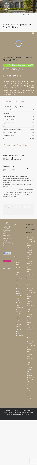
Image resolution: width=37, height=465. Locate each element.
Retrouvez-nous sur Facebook (19, 319)
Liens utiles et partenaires (19, 293)
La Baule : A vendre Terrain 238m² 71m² (30, 254)
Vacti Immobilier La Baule (24, 410)
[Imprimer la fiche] (25, 104)
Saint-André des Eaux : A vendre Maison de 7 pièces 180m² (30, 392)
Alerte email (17, 274)
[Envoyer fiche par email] (32, 104)
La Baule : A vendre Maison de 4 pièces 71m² (30, 267)
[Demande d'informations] (28, 104)
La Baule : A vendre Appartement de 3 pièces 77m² (30, 242)
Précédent (23, 15)
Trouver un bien (18, 263)
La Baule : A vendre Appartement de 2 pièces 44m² (30, 333)
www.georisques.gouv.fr (10, 196)
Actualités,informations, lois (19, 279)
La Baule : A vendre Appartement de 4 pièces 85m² (30, 359)
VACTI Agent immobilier (19, 300)
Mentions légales (18, 325)
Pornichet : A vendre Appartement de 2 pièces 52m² (30, 306)
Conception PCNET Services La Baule (14, 412)
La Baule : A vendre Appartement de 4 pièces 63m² (30, 346)
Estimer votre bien (18, 268)
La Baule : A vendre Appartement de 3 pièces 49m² (30, 293)
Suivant (30, 15)
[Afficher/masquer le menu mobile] (33, 3)
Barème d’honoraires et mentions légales (19, 310)
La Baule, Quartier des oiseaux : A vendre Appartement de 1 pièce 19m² (30, 375)
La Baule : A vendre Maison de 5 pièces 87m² (30, 319)
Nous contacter (18, 284)
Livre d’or (18, 288)
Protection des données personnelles (19, 332)
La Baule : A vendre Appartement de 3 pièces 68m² (30, 280)
